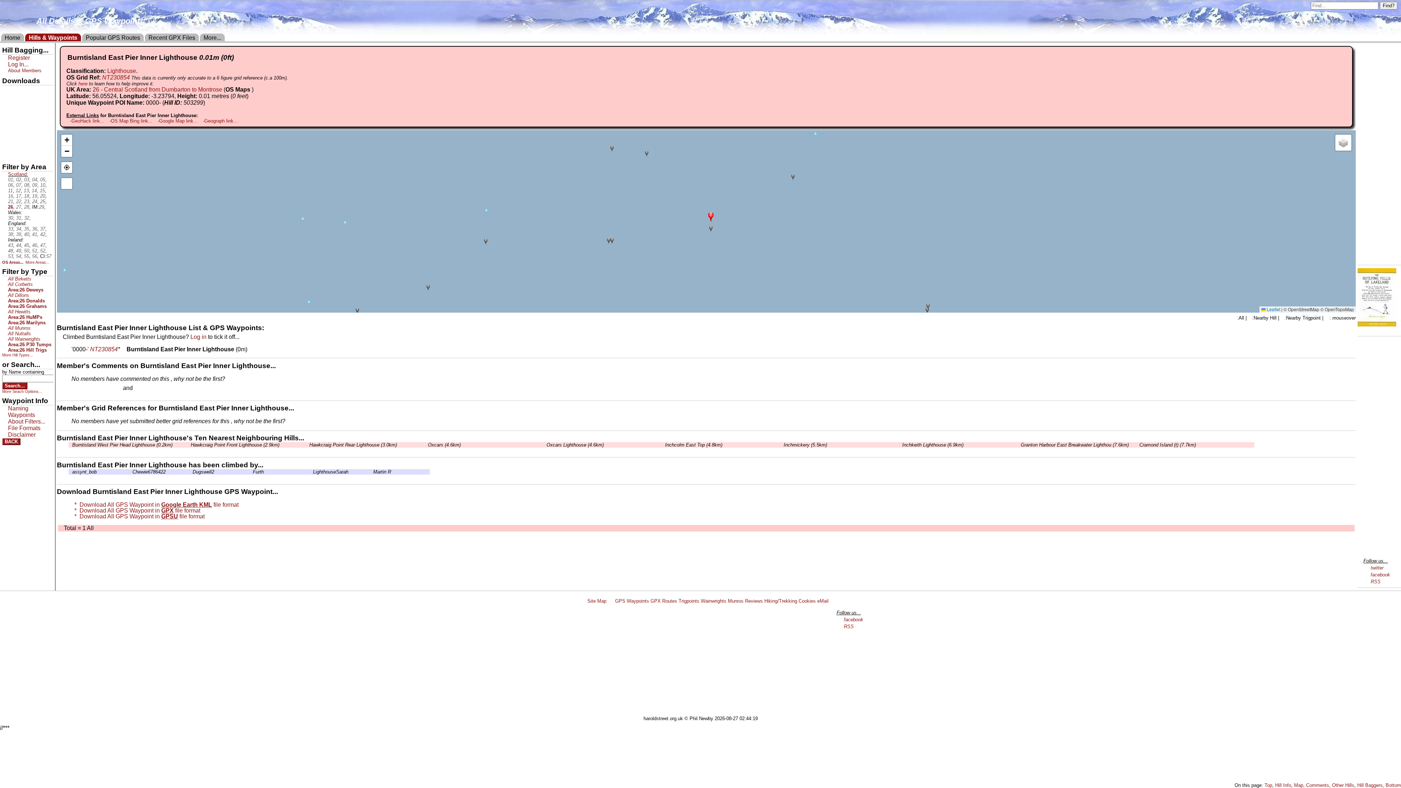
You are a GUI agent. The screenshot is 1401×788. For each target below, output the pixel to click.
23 (26, 201)
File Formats (24, 428)
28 (26, 207)
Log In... (149, 388)
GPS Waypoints (632, 601)
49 (18, 251)
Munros (736, 601)
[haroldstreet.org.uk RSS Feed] (611, 601)
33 (10, 229)
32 (26, 218)
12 (18, 190)
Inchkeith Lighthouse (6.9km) (933, 445)
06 (10, 185)
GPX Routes (664, 601)
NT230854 (116, 77)
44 (18, 245)
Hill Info (1283, 785)
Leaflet (1273, 309)
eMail (823, 601)
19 (34, 196)
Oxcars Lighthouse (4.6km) (575, 445)
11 (10, 190)
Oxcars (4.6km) (444, 445)
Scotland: (18, 174)
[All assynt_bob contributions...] (70, 472)
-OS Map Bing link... (131, 121)
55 (26, 256)
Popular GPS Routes (113, 38)
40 (26, 234)
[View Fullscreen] (66, 183)
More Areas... (37, 262)
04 (34, 179)
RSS (1376, 581)
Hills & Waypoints (53, 38)
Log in (198, 337)
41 (34, 234)
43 (10, 245)
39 (18, 234)
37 (42, 229)
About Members (25, 70)
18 (26, 196)
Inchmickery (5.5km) (805, 445)
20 (42, 196)
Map (1298, 785)
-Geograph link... (220, 121)
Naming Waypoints (21, 411)
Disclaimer (22, 435)
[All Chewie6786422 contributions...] (130, 472)
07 (18, 185)
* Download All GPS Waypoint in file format (155, 505)
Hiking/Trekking (780, 601)
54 (18, 256)
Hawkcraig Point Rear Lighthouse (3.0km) (353, 445)
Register (19, 58)
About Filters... (26, 421)
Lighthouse (121, 71)
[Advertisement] (704, 661)
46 (34, 245)
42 (42, 234)
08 (26, 185)
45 (26, 245)
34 (18, 229)
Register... (89, 388)
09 (34, 185)
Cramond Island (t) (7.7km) (1167, 445)
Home (12, 38)
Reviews (754, 601)
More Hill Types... (17, 355)
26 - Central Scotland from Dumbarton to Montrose (157, 89)
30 (10, 218)
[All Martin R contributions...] (371, 472)
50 (26, 251)
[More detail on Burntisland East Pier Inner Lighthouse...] (123, 349)
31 (18, 218)
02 (18, 179)
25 (42, 201)
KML (8, 129)
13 (26, 190)
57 (48, 256)
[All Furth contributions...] (251, 472)
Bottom (1393, 785)
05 (42, 179)
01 (10, 179)
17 (18, 196)
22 (18, 201)
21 (10, 201)
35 (26, 229)
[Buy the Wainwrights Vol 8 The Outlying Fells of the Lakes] (1377, 324)
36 (34, 229)
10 (42, 185)
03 (26, 179)
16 (10, 196)
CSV (8, 154)
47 (42, 245)
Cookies (807, 601)
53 (10, 256)
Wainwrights (713, 601)
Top (1268, 785)
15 (42, 190)
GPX (8, 91)
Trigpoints (689, 601)
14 (34, 190)
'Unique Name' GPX (25, 103)
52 (42, 251)
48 (10, 251)
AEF (8, 141)
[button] (711, 216)
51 (34, 251)
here (83, 83)
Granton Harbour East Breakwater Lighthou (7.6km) (1075, 445)
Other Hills (1343, 785)
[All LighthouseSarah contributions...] (311, 472)
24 (34, 201)
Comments (1317, 785)
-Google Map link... (178, 121)
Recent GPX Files (171, 38)
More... (212, 38)
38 (10, 234)
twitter (1377, 568)
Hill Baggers (1370, 785)
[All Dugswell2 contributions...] (191, 472)
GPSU (10, 116)
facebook (1380, 575)
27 (18, 207)
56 (34, 256)
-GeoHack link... (87, 121)
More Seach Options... (22, 391)
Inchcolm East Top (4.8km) (693, 445)
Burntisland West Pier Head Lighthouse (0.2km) (122, 445)
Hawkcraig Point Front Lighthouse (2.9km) (235, 445)
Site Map (596, 601)
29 (41, 207)
